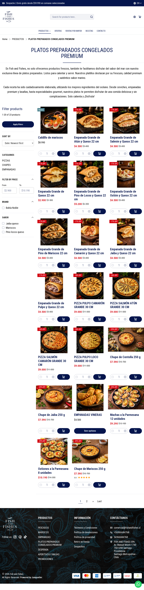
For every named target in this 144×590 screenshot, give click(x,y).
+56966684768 (121, 532)
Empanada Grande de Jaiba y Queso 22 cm (123, 251)
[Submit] (91, 17)
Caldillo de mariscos (50, 137)
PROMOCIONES (45, 559)
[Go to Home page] (8, 17)
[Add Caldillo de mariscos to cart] (63, 153)
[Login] (135, 16)
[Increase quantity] (53, 153)
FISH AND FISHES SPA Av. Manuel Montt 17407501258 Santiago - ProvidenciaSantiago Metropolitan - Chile (125, 549)
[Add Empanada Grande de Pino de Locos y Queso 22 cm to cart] (99, 211)
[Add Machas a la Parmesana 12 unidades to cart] (135, 431)
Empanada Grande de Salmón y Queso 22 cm (124, 139)
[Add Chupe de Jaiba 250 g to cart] (63, 431)
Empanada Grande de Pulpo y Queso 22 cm (51, 305)
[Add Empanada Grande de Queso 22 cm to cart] (63, 211)
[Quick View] (67, 124)
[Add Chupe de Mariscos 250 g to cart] (99, 485)
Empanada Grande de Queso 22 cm (51, 193)
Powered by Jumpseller (31, 577)
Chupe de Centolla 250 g (125, 357)
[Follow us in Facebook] (20, 537)
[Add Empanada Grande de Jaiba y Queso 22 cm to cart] (135, 265)
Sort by (6, 136)
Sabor (5, 217)
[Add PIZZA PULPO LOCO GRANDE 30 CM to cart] (99, 377)
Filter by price (10, 179)
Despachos (79, 546)
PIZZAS (6, 160)
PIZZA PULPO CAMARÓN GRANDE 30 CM (89, 305)
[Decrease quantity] (40, 153)
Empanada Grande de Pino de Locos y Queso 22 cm (90, 195)
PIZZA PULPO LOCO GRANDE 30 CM (86, 359)
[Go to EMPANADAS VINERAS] (90, 397)
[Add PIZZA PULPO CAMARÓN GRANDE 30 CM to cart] (99, 319)
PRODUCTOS (18, 39)
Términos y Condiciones (85, 527)
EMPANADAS (9, 169)
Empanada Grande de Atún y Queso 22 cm (87, 139)
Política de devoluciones (86, 532)
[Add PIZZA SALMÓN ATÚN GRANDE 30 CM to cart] (135, 319)
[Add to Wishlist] (67, 115)
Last (99, 501)
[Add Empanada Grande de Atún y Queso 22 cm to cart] (99, 153)
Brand (5, 202)
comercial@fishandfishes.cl (127, 527)
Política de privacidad (84, 537)
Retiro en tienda (81, 541)
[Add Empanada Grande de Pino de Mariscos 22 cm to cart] (63, 265)
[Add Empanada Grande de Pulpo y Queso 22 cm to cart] (63, 319)
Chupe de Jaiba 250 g (51, 415)
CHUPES (6, 165)
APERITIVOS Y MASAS (48, 554)
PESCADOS (43, 527)
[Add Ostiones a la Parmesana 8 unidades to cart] (63, 485)
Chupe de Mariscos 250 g (89, 469)
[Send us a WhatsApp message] (138, 584)
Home (4, 39)
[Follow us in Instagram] (15, 537)
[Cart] (140, 16)
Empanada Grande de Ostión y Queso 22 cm (123, 193)
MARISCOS (43, 532)
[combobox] (72, 17)
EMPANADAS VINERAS (88, 415)
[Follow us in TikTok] (25, 537)
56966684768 (121, 537)
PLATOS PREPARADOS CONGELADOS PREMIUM (50, 543)
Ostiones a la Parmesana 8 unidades (53, 470)
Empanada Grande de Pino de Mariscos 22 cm (52, 251)
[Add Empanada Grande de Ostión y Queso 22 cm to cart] (135, 211)
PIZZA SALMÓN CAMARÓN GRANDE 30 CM (52, 361)
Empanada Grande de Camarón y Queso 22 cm (89, 251)
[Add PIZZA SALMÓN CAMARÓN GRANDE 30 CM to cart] (63, 377)
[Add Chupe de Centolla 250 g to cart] (135, 377)
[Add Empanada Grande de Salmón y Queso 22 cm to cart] (135, 153)
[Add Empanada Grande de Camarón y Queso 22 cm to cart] (99, 265)
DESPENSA (43, 549)
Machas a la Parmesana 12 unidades (124, 417)
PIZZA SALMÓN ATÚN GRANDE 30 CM (123, 305)
